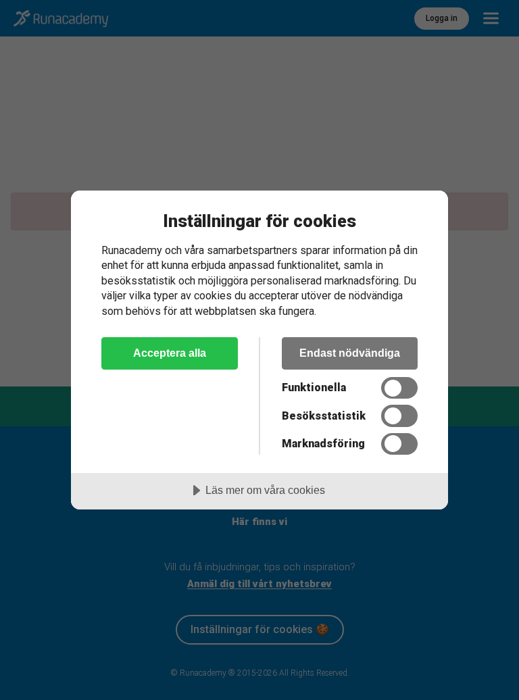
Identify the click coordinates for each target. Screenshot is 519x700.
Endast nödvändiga (349, 353)
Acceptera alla (169, 353)
